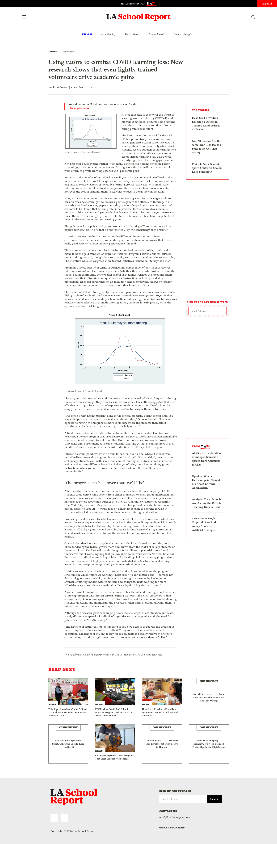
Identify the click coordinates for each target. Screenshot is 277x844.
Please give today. (79, 108)
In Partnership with (133, 3)
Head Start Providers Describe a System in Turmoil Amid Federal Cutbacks (206, 123)
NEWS (53, 51)
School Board (156, 34)
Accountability (108, 34)
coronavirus (68, 51)
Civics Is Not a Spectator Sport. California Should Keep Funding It (207, 168)
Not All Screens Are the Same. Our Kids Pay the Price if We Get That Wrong (206, 146)
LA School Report (138, 15)
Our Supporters (172, 827)
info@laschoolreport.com (174, 817)
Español (267, 3)
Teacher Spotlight (182, 34)
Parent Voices (132, 34)
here (160, 654)
